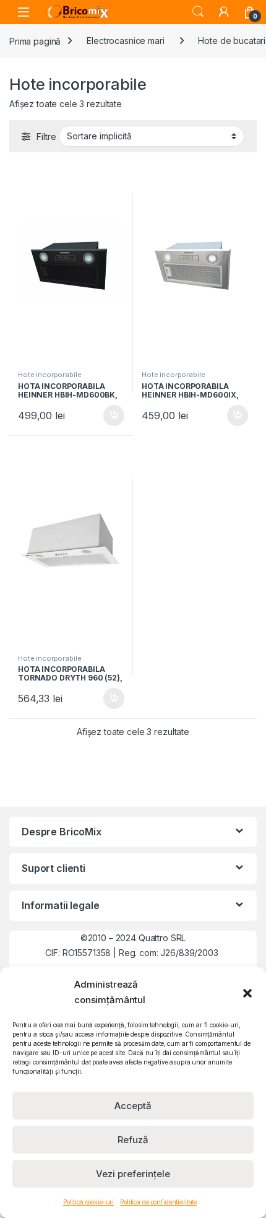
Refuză (133, 1140)
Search (198, 12)
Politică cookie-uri (88, 1202)
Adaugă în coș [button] (108, 415)
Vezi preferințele (133, 1174)
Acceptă (133, 1105)
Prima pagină (35, 40)
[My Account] (224, 11)
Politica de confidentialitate (158, 1202)
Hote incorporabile (49, 374)
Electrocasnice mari (125, 40)
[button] (247, 992)
